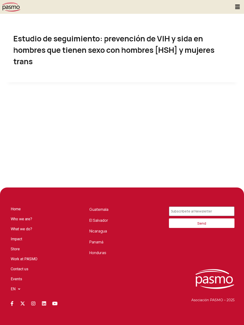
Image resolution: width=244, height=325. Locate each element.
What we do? (21, 229)
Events (16, 279)
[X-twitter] (22, 303)
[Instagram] (33, 303)
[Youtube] (55, 303)
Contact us (19, 269)
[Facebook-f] (12, 303)
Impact (16, 239)
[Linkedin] (44, 303)
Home (16, 209)
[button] (238, 6)
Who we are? (21, 219)
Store (15, 249)
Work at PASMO (24, 259)
